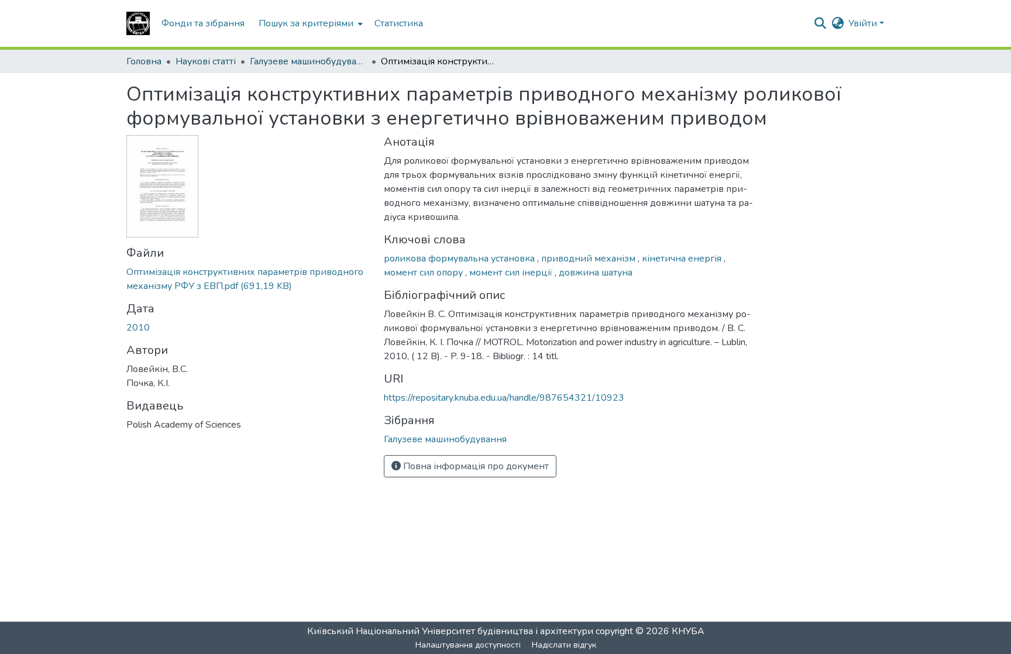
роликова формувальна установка (460, 258)
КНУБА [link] (688, 631)
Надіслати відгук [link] (564, 644)
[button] (138, 23)
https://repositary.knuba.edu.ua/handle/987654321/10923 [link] (504, 397)
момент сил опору (424, 272)
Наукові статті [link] (206, 61)
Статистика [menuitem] (398, 23)
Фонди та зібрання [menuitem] (203, 23)
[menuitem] (309, 23)
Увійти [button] (863, 23)
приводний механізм (589, 258)
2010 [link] (138, 327)
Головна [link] (143, 61)
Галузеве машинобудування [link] (308, 61)
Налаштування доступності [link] (468, 644)
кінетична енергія (683, 258)
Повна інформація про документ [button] (475, 466)
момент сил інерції (512, 272)
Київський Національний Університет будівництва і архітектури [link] (450, 631)
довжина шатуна (595, 272)
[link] (248, 279)
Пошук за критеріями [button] (306, 23)
